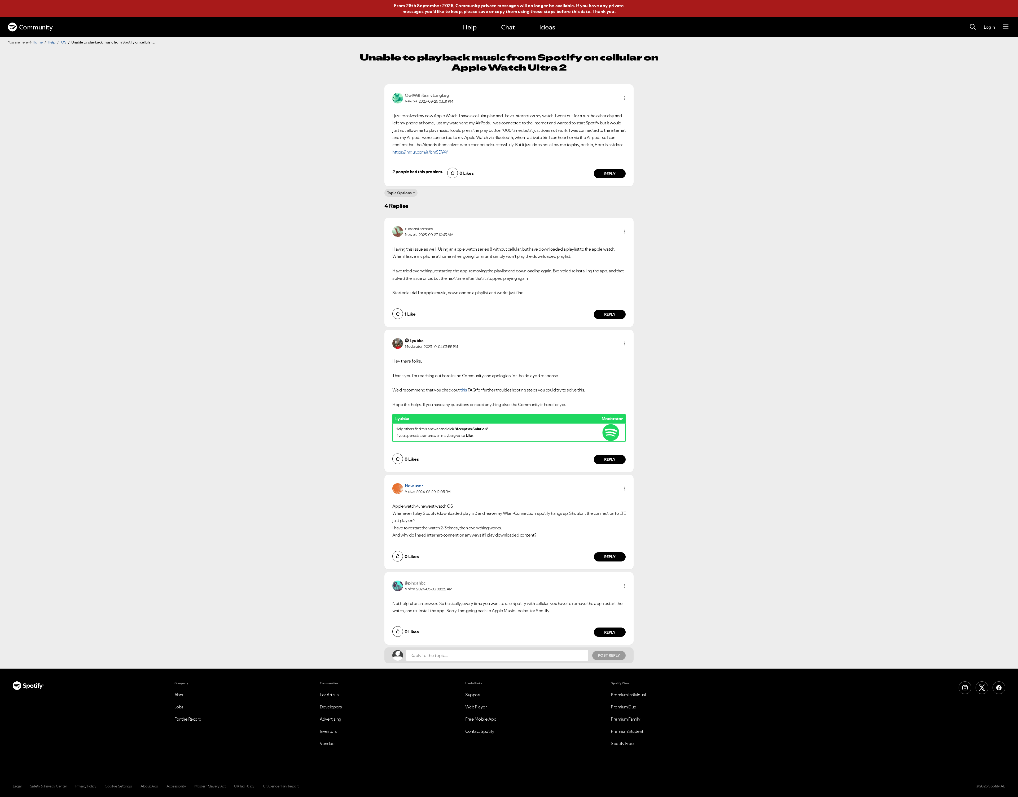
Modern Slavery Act (210, 786)
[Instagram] (965, 687)
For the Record (187, 719)
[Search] (972, 27)
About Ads (149, 786)
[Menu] (1005, 27)
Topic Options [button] (399, 192)
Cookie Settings (118, 786)
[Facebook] (999, 687)
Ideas (547, 27)
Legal (17, 786)
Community (36, 27)
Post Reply (609, 655)
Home (38, 42)
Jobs (178, 707)
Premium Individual (628, 695)
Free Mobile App (480, 719)
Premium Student (627, 731)
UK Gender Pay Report (281, 786)
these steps (542, 11)
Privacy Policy (85, 786)
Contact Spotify (479, 731)
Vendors (328, 743)
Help (470, 27)
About (180, 695)
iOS (63, 42)
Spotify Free (622, 743)
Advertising (330, 719)
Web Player (476, 707)
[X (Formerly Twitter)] (982, 687)
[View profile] (397, 98)
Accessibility (176, 786)
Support (473, 695)
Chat (508, 27)
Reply (610, 173)
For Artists (329, 695)
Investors (328, 731)
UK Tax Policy (244, 786)
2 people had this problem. (417, 172)
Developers (331, 707)
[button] (624, 98)
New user (414, 486)
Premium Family (625, 719)
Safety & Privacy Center (48, 786)
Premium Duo (623, 707)
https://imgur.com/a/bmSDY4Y (420, 152)
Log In (989, 27)
